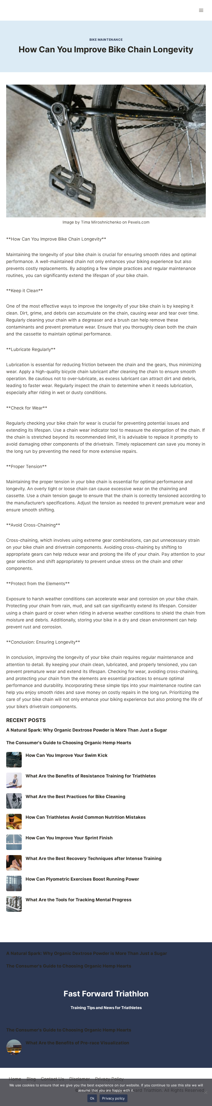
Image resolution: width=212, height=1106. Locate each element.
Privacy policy (113, 1098)
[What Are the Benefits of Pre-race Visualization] (14, 1047)
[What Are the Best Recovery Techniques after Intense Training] (14, 863)
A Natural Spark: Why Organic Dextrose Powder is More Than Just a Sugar (86, 730)
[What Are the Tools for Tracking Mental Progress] (14, 904)
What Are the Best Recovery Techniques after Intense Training (94, 858)
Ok (92, 1098)
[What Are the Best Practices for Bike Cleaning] (14, 801)
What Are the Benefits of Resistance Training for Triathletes (91, 776)
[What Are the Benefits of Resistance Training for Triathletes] (14, 780)
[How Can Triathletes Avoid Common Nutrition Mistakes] (14, 821)
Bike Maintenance (106, 40)
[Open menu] (201, 10)
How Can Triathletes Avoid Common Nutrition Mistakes (86, 817)
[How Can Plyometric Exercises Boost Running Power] (14, 883)
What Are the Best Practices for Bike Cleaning (75, 796)
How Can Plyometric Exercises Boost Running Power (82, 879)
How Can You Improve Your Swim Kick (67, 755)
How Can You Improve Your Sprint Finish (69, 837)
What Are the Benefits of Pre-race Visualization (77, 1042)
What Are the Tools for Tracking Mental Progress (79, 899)
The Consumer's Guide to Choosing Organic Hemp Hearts (68, 742)
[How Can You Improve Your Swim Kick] (14, 759)
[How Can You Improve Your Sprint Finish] (14, 842)
